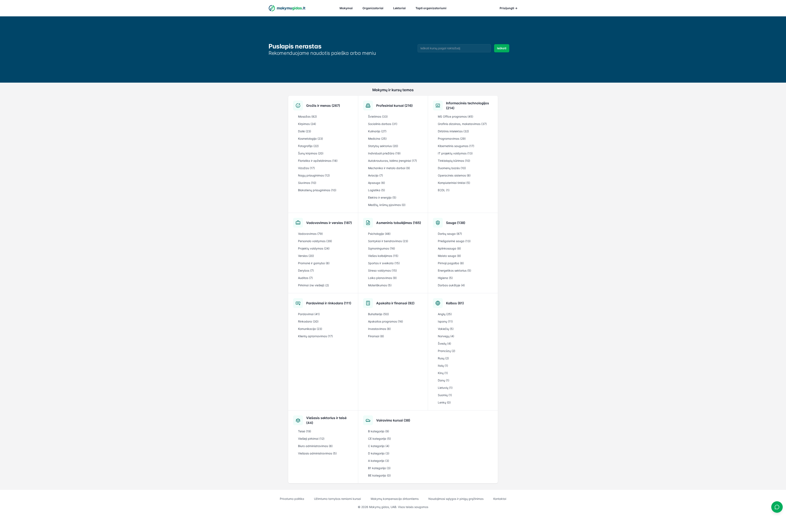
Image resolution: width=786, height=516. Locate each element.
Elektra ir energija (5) (382, 197)
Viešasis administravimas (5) (317, 453)
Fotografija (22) (308, 146)
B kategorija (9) (378, 431)
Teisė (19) (304, 431)
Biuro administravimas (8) (315, 446)
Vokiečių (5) (446, 329)
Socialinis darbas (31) (382, 124)
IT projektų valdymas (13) (455, 153)
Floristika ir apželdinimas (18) (318, 160)
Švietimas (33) (378, 116)
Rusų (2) (443, 358)
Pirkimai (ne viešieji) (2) (313, 285)
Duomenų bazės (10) (452, 168)
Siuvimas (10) (307, 182)
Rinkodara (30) (308, 321)
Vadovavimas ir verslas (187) (329, 223)
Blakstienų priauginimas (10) (317, 190)
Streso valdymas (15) (382, 270)
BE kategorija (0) (379, 475)
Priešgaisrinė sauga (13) (454, 241)
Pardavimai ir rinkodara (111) (328, 303)
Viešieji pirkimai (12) (311, 438)
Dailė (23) (304, 131)
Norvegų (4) (446, 336)
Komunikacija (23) (310, 329)
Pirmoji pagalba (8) (451, 263)
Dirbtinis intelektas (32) (453, 131)
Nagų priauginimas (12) (314, 175)
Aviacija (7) (375, 175)
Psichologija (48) (379, 233)
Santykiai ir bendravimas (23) (388, 241)
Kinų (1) (443, 373)
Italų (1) (443, 365)
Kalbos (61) (455, 303)
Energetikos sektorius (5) (454, 270)
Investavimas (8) (379, 329)
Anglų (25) (445, 314)
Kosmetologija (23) (310, 138)
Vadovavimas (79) (310, 233)
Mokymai (346, 8)
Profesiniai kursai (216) (394, 105)
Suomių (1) (445, 395)
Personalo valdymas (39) (315, 241)
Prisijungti (508, 8)
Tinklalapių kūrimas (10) (454, 160)
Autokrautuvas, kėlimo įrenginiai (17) (392, 160)
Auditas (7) (305, 278)
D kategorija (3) (378, 453)
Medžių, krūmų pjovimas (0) (386, 205)
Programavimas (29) (452, 138)
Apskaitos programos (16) (385, 321)
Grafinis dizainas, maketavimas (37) (462, 124)
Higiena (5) (445, 278)
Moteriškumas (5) (380, 285)
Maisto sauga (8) (449, 255)
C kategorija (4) (378, 446)
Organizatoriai (373, 8)
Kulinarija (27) (377, 131)
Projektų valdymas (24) (314, 248)
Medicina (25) (377, 138)
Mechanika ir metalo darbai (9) (389, 168)
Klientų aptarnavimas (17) (315, 336)
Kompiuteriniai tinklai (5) (454, 182)
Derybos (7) (306, 270)
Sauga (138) (455, 223)
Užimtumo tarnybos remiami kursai (337, 498)
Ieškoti (501, 48)
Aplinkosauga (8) (449, 248)
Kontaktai (499, 498)
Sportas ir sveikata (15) (384, 263)
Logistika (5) (376, 190)
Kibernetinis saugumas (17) (456, 146)
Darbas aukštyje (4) (451, 285)
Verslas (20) (306, 255)
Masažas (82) (307, 116)
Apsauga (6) (376, 182)
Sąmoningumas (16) (381, 248)
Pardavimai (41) (309, 314)
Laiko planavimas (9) (382, 278)
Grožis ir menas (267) (323, 105)
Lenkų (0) (444, 402)
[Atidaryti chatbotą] (777, 507)
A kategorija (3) (378, 460)
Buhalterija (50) (378, 314)
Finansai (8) (376, 336)
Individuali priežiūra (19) (384, 153)
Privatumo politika (292, 498)
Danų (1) (443, 380)
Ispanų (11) (445, 321)
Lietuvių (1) (445, 387)
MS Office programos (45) (455, 116)
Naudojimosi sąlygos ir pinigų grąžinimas (455, 498)
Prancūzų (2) (446, 351)
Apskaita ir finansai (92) (395, 303)
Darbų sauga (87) (450, 233)
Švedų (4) (444, 343)
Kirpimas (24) (307, 124)
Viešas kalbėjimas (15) (383, 255)
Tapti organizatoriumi (431, 8)
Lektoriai (399, 8)
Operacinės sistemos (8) (454, 175)
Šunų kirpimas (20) (310, 153)
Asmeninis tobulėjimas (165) (398, 223)
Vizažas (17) (306, 168)
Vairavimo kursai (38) (393, 420)
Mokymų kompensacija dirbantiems (395, 498)
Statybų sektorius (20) (383, 146)
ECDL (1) (443, 190)
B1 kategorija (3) (379, 468)
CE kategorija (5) (379, 438)
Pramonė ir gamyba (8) (314, 263)
